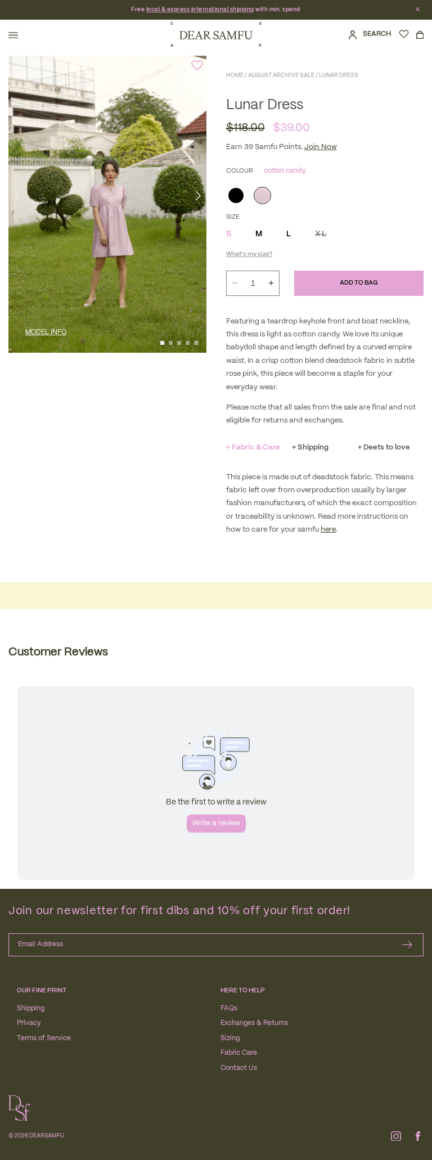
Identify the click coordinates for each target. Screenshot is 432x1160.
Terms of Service (44, 1038)
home (235, 75)
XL (321, 234)
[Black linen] (234, 194)
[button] (13, 35)
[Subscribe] (407, 944)
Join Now (320, 147)
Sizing (230, 1038)
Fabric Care (238, 1053)
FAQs (228, 1008)
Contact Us (238, 1068)
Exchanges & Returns (254, 1023)
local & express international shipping (200, 9)
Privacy (29, 1023)
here (328, 529)
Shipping (30, 1008)
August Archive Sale (281, 75)
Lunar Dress (338, 75)
